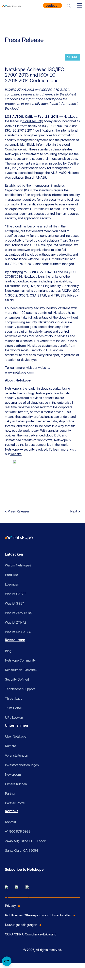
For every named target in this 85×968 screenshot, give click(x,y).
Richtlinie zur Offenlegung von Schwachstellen (38, 915)
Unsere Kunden (16, 784)
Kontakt (11, 811)
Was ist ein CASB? (18, 632)
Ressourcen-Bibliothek (21, 670)
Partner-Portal (15, 803)
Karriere (10, 746)
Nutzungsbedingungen (21, 925)
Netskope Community (20, 660)
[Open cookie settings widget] (6, 961)
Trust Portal (13, 708)
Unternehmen (16, 725)
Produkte (11, 575)
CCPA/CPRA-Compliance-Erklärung (30, 934)
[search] (69, 6)
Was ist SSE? (14, 603)
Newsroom (13, 774)
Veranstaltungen (16, 755)
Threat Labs (13, 698)
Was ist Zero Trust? (18, 613)
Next (73, 511)
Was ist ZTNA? (15, 622)
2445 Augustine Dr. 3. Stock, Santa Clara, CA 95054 (25, 845)
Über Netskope (15, 736)
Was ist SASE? (15, 594)
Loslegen (52, 6)
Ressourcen (15, 640)
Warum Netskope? (18, 565)
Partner (10, 794)
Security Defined (17, 679)
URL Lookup (14, 717)
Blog (8, 651)
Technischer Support (20, 689)
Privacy (10, 906)
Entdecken (14, 554)
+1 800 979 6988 (18, 831)
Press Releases (19, 511)
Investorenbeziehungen (22, 765)
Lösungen (12, 584)
